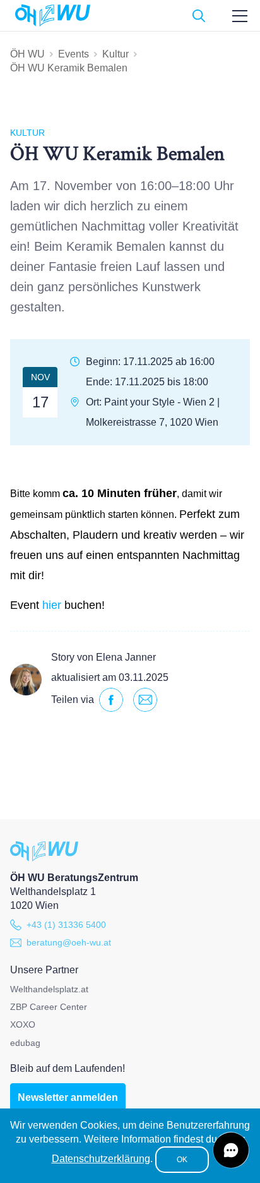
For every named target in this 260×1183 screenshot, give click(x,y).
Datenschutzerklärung (101, 1158)
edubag (25, 1043)
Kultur (115, 54)
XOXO (22, 1024)
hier (51, 605)
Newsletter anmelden (68, 1097)
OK (182, 1159)
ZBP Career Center (48, 1007)
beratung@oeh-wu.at (69, 942)
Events (73, 54)
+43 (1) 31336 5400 (66, 925)
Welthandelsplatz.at (49, 989)
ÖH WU (27, 54)
